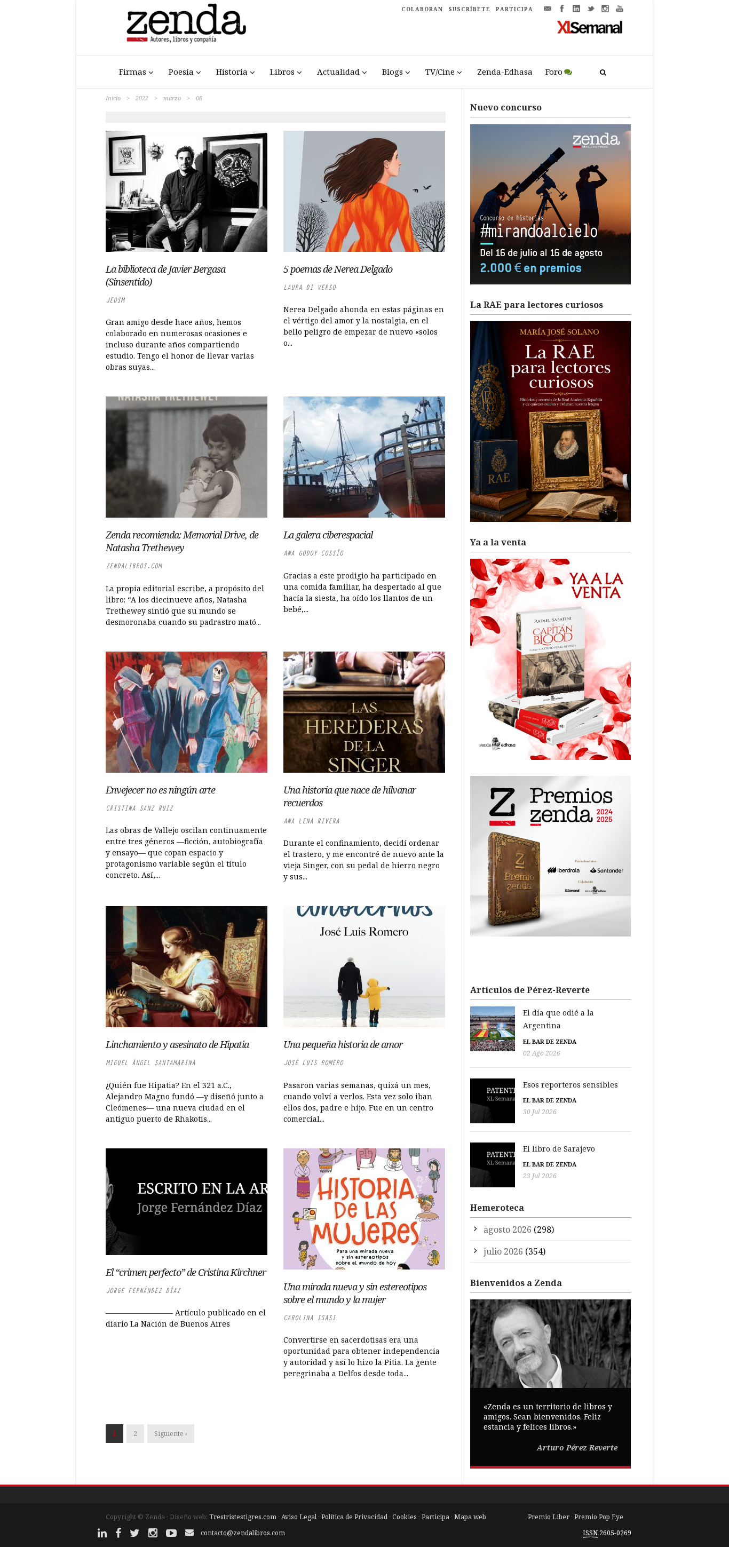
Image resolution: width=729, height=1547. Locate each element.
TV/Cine (440, 71)
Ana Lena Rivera (311, 821)
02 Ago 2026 (541, 1053)
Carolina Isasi (309, 1317)
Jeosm (115, 300)
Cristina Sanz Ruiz (139, 808)
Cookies (404, 1516)
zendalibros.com (134, 565)
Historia (232, 71)
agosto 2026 (508, 1229)
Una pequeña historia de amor (342, 1044)
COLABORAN (422, 9)
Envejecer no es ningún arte (160, 789)
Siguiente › (170, 1433)
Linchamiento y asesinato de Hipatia (177, 1044)
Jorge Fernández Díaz (143, 1290)
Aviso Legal (298, 1516)
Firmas (132, 71)
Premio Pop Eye (598, 1516)
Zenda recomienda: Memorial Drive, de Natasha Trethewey (182, 541)
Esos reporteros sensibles (570, 1085)
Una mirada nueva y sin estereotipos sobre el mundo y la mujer (354, 1293)
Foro (553, 71)
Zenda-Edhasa (505, 71)
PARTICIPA (514, 9)
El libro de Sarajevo (559, 1149)
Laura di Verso (309, 287)
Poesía (181, 71)
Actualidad (338, 71)
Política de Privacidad (354, 1516)
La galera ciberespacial (328, 534)
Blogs (392, 71)
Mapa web (470, 1516)
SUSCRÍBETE (469, 9)
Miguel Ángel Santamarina (150, 1062)
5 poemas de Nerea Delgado (337, 269)
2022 (142, 98)
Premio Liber (548, 1516)
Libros (282, 71)
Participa (435, 1516)
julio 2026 (503, 1251)
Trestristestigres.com (242, 1516)
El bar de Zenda (549, 1041)
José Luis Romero (313, 1062)
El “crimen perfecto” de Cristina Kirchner (186, 1272)
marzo (172, 98)
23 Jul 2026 (540, 1175)
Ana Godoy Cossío (313, 553)
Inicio (113, 98)
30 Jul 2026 (540, 1111)
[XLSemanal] (590, 26)
